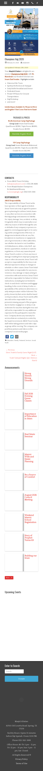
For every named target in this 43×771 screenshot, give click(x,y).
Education (10, 340)
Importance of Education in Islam (31, 416)
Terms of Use (21, 763)
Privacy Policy (21, 759)
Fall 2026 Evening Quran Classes (29, 397)
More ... (8, 577)
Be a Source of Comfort (30, 476)
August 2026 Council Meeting (31, 497)
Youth (6, 343)
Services (28, 340)
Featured (22, 340)
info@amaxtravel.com (16, 184)
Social (34, 340)
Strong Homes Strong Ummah (29, 377)
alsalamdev (26, 63)
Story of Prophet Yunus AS (29, 538)
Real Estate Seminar (30, 435)
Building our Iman (31, 557)
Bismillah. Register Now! (21, 134)
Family (16, 340)
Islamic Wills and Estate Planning (29, 458)
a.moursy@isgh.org (15, 192)
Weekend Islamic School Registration (30, 519)
